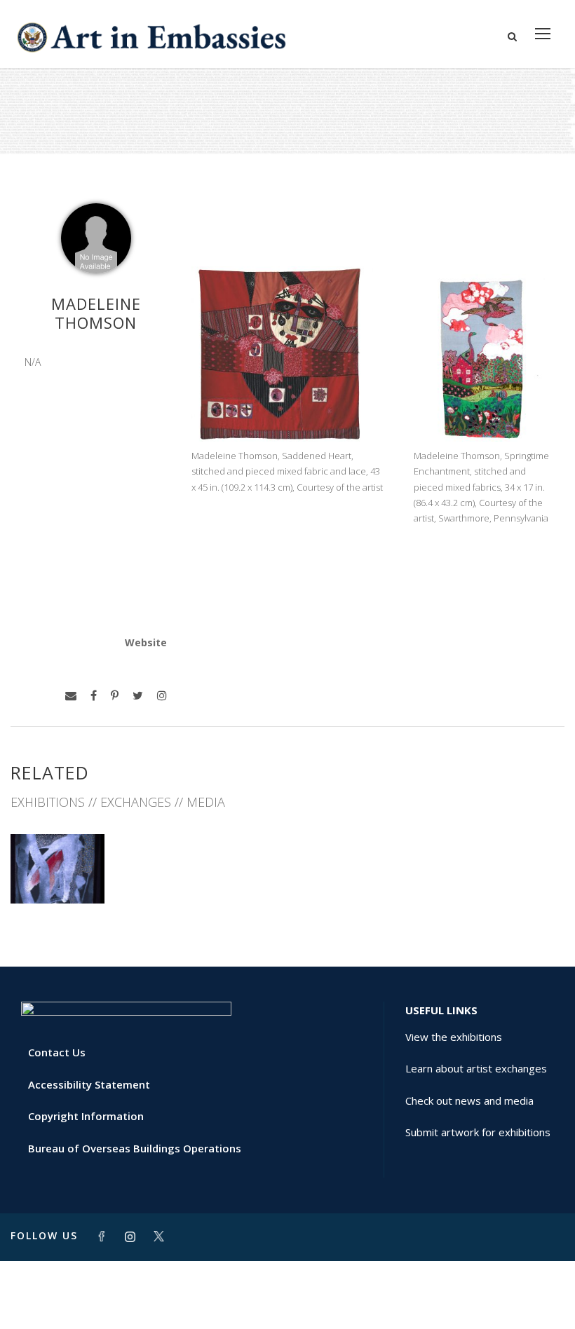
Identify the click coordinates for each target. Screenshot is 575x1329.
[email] (70, 695)
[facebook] (93, 695)
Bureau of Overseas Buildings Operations (134, 1148)
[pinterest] (115, 695)
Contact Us (57, 1052)
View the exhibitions (453, 1037)
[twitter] (138, 695)
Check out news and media (469, 1100)
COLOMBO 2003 (58, 872)
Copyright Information (86, 1116)
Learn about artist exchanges (476, 1068)
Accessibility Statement (89, 1084)
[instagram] (162, 695)
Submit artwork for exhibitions (477, 1132)
